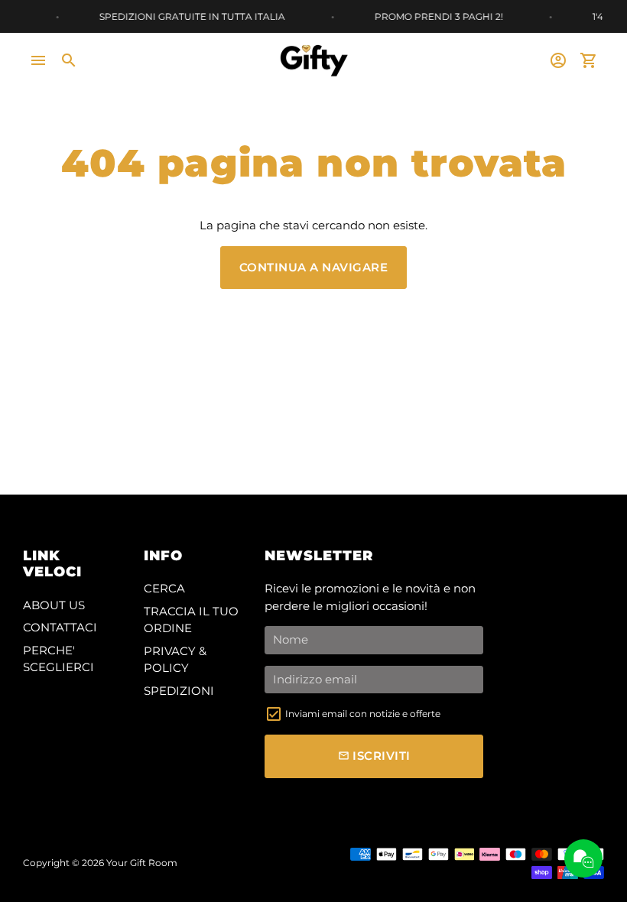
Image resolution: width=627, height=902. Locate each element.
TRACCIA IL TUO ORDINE (191, 620)
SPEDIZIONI (179, 690)
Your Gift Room (141, 862)
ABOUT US (54, 605)
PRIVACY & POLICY (175, 660)
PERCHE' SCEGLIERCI (58, 659)
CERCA (164, 588)
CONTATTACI (60, 627)
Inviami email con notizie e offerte (362, 713)
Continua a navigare (313, 267)
